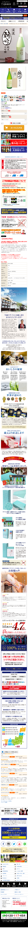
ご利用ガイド (17, 889)
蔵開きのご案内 (18, 892)
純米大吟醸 (6, 23)
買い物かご (4, 878)
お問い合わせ (19, 875)
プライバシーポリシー (19, 894)
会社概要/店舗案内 (6, 880)
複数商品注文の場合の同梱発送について (6, 116)
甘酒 (3, 868)
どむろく (18, 868)
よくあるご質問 (19, 871)
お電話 (17, 878)
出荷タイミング (4, 110)
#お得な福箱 (24, 21)
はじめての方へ (5, 864)
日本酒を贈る (19, 866)
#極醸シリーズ (6, 21)
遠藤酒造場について (5, 889)
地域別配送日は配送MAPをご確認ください (14, 157)
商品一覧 (18, 864)
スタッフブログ (4, 894)
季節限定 (4, 866)
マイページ (4, 875)
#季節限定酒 (15, 21)
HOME (1, 23)
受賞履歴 (2, 892)
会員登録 (4, 873)
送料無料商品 (5, 871)
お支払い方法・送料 (20, 873)
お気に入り (18, 880)
